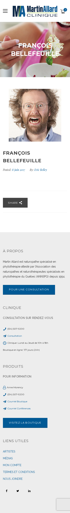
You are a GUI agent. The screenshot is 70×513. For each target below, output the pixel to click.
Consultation (14, 335)
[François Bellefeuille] (35, 115)
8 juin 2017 (19, 170)
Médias (8, 458)
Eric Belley (40, 170)
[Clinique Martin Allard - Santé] (35, 11)
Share (13, 202)
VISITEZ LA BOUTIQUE (25, 422)
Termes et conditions (19, 472)
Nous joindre (13, 478)
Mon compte (12, 465)
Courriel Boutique (17, 401)
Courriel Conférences (19, 408)
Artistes (9, 451)
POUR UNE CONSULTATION (29, 289)
